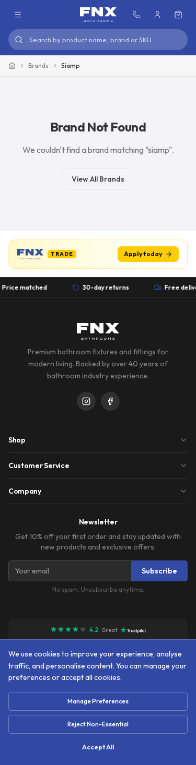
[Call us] (136, 14)
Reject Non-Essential (98, 724)
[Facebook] (110, 401)
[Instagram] (86, 401)
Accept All (98, 747)
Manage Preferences (98, 701)
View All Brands (98, 179)
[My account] (157, 14)
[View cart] (178, 14)
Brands (38, 65)
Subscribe (159, 571)
